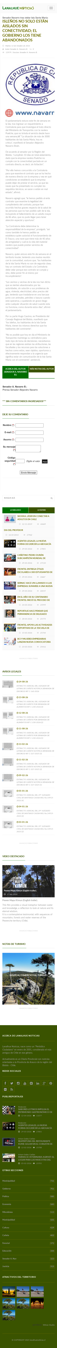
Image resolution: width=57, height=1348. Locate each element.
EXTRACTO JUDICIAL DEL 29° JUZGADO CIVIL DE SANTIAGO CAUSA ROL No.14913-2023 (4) (35, 797)
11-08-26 (23, 729)
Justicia (28, 1266)
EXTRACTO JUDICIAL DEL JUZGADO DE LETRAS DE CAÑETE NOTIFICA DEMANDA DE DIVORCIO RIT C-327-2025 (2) (35, 766)
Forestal (28, 1243)
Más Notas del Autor (42, 369)
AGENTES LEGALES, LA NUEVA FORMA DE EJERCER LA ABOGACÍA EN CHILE (34, 544)
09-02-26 (23, 775)
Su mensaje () (9, 448)
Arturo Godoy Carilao (26, 1139)
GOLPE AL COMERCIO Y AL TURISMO (28, 975)
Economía (28, 1204)
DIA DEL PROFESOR (13, 530)
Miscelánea (28, 1212)
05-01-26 (23, 791)
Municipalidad (28, 1181)
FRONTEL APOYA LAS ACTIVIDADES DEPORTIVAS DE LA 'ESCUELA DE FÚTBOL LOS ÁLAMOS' (34, 628)
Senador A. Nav (28, 1259)
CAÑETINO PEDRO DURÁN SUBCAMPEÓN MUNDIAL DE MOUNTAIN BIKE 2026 (31, 558)
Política (28, 1197)
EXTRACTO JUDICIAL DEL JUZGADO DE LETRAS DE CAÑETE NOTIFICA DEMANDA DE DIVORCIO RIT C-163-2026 (35, 688)
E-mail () (9, 432)
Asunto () (8, 439)
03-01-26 (23, 822)
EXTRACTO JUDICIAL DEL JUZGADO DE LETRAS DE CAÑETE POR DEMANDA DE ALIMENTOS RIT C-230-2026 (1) (33, 735)
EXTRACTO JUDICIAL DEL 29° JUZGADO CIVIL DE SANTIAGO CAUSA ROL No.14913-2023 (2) (35, 829)
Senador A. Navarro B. (19, 49)
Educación (28, 1251)
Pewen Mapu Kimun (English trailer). (20, 891)
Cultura (28, 1228)
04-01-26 (23, 807)
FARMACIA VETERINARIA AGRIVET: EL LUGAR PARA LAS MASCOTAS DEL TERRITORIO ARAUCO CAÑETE (36, 1160)
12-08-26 (23, 713)
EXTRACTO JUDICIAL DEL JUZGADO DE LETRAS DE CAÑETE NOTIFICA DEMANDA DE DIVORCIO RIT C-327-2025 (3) (35, 751)
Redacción (22, 1107)
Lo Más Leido (15, 510)
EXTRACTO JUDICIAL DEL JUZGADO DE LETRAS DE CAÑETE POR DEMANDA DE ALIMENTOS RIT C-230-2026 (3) (33, 704)
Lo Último (42, 510)
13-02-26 (23, 744)
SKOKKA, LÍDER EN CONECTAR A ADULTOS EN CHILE (33, 518)
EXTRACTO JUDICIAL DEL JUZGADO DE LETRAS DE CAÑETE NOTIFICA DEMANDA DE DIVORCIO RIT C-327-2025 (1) (35, 782)
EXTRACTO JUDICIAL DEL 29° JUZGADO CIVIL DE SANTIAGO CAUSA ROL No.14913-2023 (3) (35, 813)
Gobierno (28, 1189)
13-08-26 (23, 698)
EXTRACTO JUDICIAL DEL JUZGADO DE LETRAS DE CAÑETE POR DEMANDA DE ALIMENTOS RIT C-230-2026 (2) (33, 719)
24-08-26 (23, 682)
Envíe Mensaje (28, 472)
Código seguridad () (10, 460)
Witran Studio (49, 1325)
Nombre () (8, 425)
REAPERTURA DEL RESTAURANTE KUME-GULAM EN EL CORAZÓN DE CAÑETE (35, 1144)
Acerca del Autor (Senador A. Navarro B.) (15, 372)
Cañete (28, 1235)
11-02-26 (23, 760)
